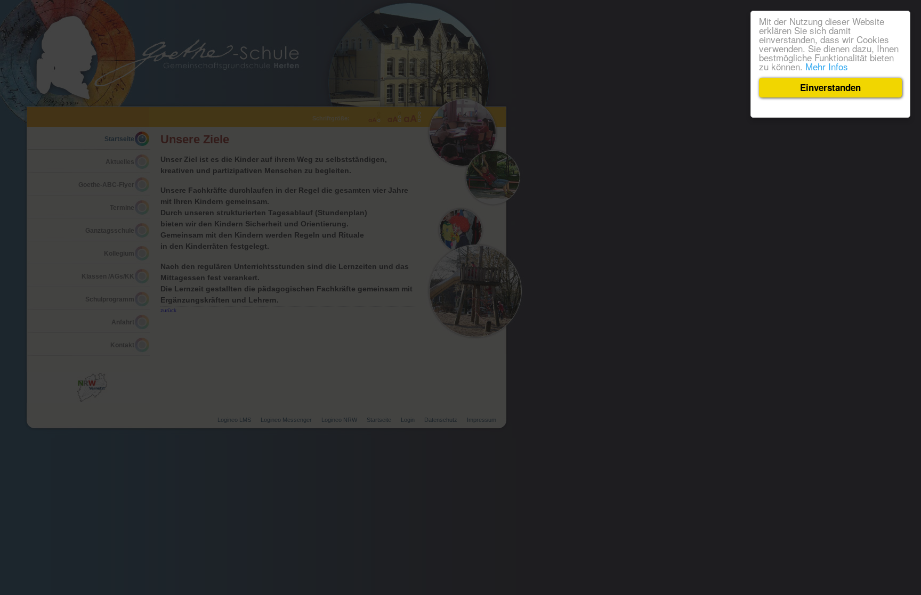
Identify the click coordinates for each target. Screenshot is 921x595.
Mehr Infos (826, 66)
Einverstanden (830, 87)
